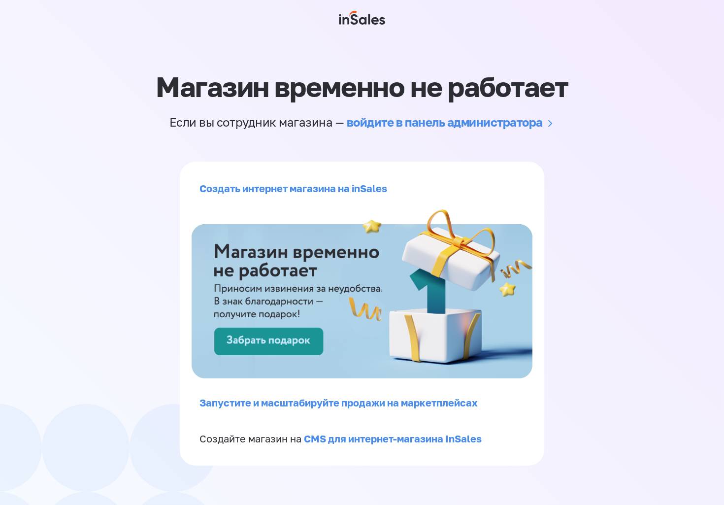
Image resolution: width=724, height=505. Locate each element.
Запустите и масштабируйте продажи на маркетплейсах (338, 402)
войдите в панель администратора (445, 122)
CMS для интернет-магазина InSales (393, 438)
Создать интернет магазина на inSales (293, 188)
